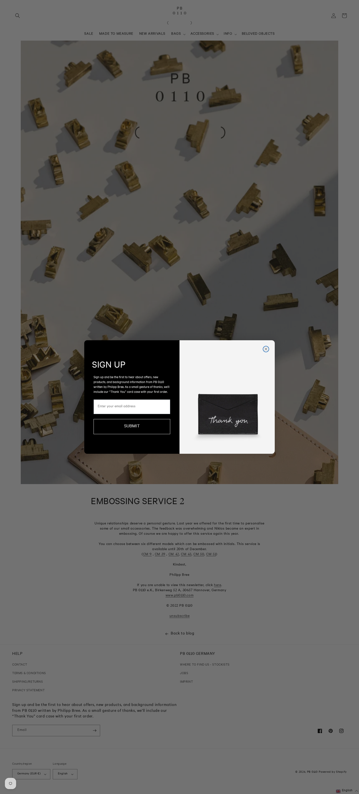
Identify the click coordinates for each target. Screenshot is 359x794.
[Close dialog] (266, 349)
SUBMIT (132, 426)
